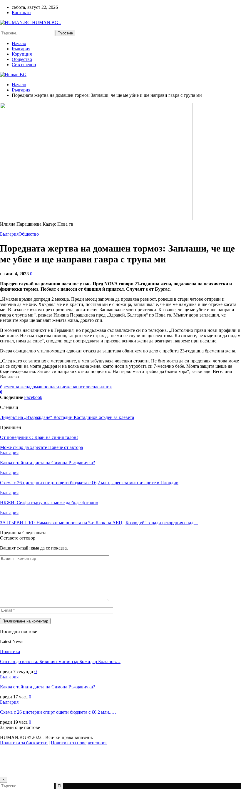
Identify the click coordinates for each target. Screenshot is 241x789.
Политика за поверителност (79, 742)
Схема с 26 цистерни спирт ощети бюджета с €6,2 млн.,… (58, 712)
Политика (10, 651)
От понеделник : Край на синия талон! (39, 437)
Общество (22, 59)
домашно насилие (48, 386)
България (21, 48)
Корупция (22, 53)
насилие (84, 386)
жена (71, 386)
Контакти (21, 12)
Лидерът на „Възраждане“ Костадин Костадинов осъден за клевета (67, 417)
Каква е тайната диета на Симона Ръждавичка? (47, 686)
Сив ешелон (24, 64)
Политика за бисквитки (24, 742)
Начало (19, 43)
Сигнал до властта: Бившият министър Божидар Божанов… (60, 661)
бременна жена (15, 386)
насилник (102, 386)
